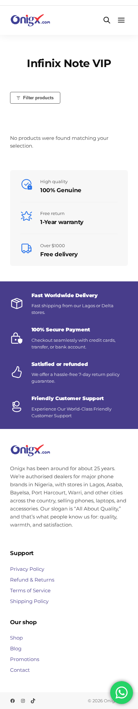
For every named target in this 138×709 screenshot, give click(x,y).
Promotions (24, 659)
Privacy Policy (27, 569)
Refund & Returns (32, 580)
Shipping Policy (29, 601)
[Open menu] (121, 20)
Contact (20, 670)
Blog (15, 648)
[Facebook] (12, 700)
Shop (16, 638)
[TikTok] (33, 700)
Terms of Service (30, 590)
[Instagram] (22, 700)
